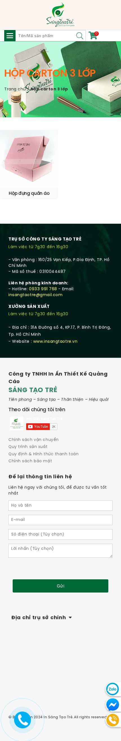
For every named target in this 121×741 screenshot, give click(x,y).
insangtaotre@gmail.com (35, 295)
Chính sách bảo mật (30, 461)
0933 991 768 (43, 289)
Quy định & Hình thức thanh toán (43, 454)
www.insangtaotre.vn (55, 342)
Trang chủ (15, 89)
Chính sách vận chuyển (33, 440)
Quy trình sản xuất (28, 447)
